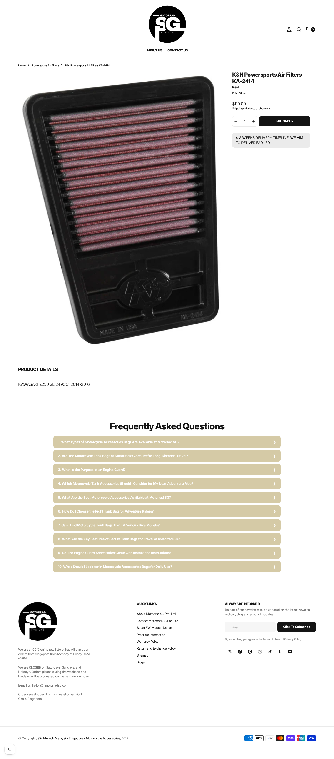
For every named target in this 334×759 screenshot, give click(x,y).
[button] (289, 30)
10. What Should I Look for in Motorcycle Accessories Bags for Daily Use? (115, 567)
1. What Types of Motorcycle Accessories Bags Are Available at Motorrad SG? (118, 442)
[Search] (299, 30)
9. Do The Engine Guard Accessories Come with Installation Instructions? (114, 553)
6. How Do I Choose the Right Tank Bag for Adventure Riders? (106, 511)
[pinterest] (250, 652)
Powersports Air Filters (45, 65)
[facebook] (240, 652)
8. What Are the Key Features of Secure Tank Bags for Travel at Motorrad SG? (119, 539)
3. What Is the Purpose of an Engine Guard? (91, 470)
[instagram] (260, 652)
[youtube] (290, 652)
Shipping (237, 108)
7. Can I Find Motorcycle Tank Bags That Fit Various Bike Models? (108, 525)
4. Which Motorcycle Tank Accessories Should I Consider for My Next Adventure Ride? (125, 483)
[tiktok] (270, 652)
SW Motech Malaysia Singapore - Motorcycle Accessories (78, 738)
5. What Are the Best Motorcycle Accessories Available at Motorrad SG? (114, 497)
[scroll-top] (326, 751)
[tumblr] (280, 652)
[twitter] (230, 652)
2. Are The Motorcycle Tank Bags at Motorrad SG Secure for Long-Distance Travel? (123, 456)
